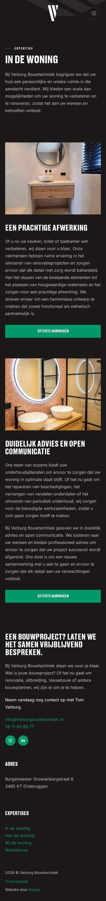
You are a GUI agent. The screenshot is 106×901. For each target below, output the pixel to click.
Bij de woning (18, 842)
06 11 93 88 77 (19, 726)
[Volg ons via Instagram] (10, 740)
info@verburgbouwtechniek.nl (34, 719)
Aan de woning (19, 835)
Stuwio (34, 889)
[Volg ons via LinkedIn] (23, 740)
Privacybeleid (16, 881)
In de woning (17, 828)
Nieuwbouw (16, 849)
